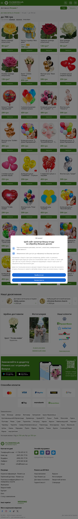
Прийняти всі (39, 275)
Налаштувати (39, 280)
